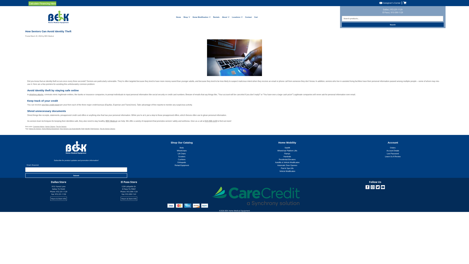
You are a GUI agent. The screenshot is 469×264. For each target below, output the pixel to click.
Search (393, 25)
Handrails (287, 156)
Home (178, 17)
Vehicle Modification (287, 171)
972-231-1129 (396, 9)
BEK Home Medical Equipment (237, 210)
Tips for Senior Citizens (107, 129)
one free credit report (50, 105)
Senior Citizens (50, 126)
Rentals (216, 17)
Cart (256, 17)
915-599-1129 (397, 12)
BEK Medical (111, 121)
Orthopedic (181, 162)
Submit (76, 175)
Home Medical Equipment (50, 129)
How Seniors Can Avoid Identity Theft (72, 129)
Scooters (181, 156)
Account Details (393, 151)
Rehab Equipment (182, 165)
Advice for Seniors (35, 129)
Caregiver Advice (38, 126)
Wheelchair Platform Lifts (287, 151)
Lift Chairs (182, 154)
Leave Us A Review (393, 156)
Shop (185, 17)
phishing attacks (36, 95)
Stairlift (287, 148)
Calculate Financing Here (42, 3)
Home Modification (200, 17)
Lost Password (393, 154)
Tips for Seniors (61, 126)
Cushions (182, 159)
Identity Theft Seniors (92, 129)
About (224, 17)
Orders (393, 148)
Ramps (287, 154)
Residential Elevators (287, 159)
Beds (182, 148)
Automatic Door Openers (287, 165)
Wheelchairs (182, 151)
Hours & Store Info (58, 199)
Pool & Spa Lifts (287, 168)
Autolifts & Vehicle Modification (287, 162)
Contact (248, 17)
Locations (236, 17)
